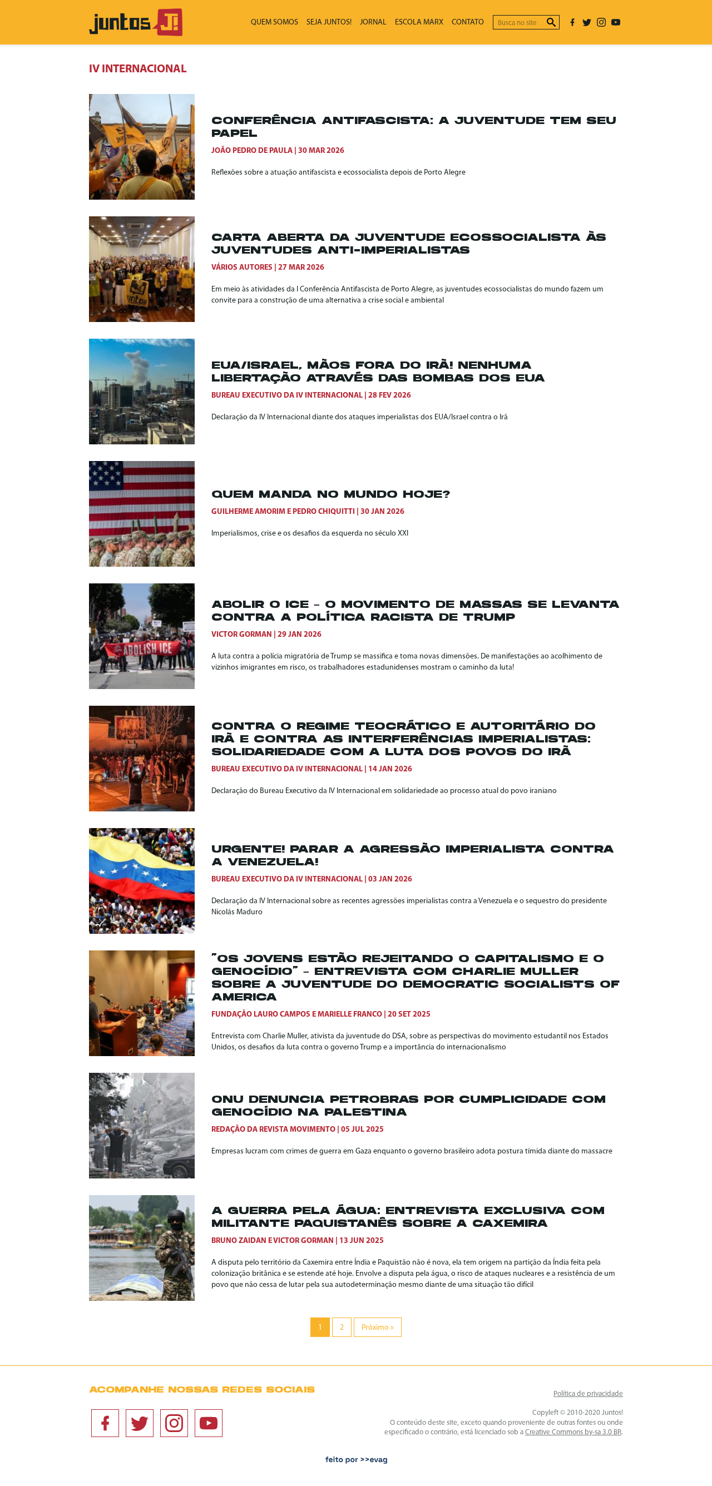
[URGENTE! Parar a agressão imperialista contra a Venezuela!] (150, 881)
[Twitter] (587, 22)
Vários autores (242, 268)
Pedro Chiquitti (324, 512)
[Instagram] (601, 22)
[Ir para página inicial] (135, 33)
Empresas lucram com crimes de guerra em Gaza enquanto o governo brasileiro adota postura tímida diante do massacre (411, 1151)
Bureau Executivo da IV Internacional (287, 396)
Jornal (373, 22)
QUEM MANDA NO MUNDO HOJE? (330, 495)
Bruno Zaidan (238, 1241)
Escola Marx (419, 22)
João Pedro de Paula (252, 151)
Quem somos (274, 22)
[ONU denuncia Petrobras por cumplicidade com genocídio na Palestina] (150, 1125)
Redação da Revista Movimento (273, 1130)
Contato (468, 22)
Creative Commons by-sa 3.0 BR (573, 1432)
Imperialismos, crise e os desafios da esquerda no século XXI (309, 533)
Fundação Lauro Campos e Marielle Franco (296, 1015)
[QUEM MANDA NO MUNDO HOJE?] (150, 514)
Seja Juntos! (329, 22)
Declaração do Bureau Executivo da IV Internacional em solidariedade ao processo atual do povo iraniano (384, 791)
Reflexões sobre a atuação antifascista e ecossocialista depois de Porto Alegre (338, 173)
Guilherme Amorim (248, 512)
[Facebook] (572, 22)
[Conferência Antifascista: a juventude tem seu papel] (150, 147)
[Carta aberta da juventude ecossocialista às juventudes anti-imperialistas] (150, 269)
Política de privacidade (588, 1394)
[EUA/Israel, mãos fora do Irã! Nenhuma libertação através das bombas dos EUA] (150, 391)
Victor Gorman (241, 635)
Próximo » (378, 1328)
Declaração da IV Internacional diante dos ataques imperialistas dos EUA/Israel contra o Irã (359, 417)
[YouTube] (615, 22)
